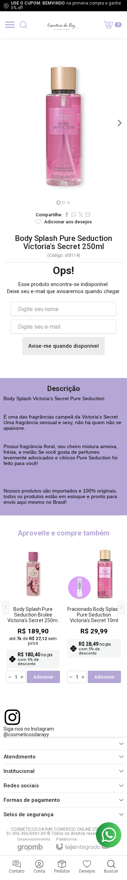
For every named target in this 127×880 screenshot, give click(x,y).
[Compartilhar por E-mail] (87, 214)
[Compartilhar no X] (80, 214)
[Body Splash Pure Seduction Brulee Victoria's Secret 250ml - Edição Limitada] (33, 612)
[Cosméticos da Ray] (61, 24)
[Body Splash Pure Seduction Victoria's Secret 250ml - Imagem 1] (63, 122)
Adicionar (43, 677)
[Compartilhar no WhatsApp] (73, 214)
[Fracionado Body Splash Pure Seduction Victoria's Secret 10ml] (94, 612)
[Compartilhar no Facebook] (66, 214)
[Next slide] (119, 123)
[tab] (58, 202)
